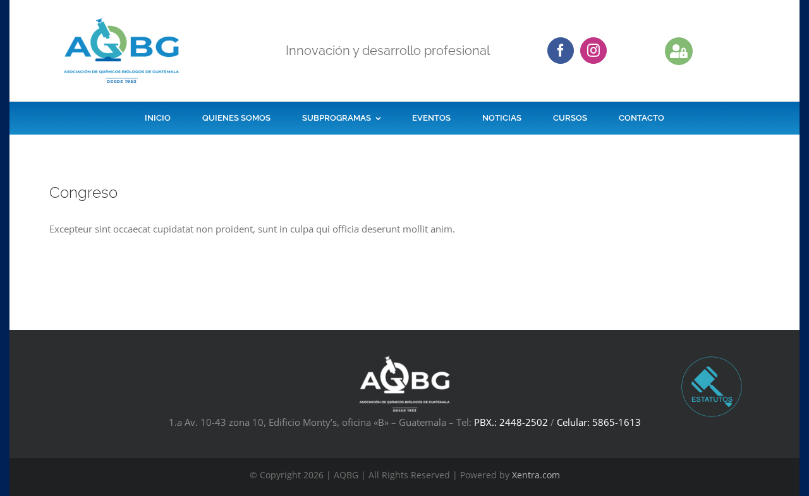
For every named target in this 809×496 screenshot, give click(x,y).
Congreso (83, 192)
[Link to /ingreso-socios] (679, 51)
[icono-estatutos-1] (711, 359)
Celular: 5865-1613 (599, 422)
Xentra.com (536, 475)
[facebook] (560, 50)
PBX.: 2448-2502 (511, 422)
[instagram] (593, 50)
